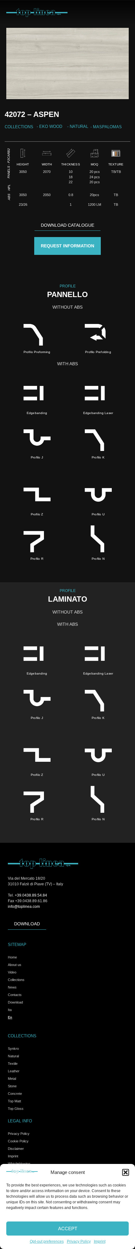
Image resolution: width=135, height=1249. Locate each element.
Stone (12, 1086)
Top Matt (14, 1101)
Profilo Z (37, 514)
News (12, 987)
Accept (67, 1228)
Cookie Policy (18, 1141)
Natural (79, 126)
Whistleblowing (19, 1164)
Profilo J (37, 457)
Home (12, 957)
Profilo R (36, 558)
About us (14, 965)
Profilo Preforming (37, 352)
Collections (16, 980)
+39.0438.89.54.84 (31, 895)
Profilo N (98, 558)
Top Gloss (16, 1108)
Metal (12, 1078)
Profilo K (98, 457)
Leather (13, 1071)
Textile (13, 1063)
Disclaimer (16, 1148)
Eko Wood (50, 126)
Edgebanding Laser (98, 413)
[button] (125, 1172)
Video (12, 972)
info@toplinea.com (24, 906)
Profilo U (98, 514)
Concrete (15, 1093)
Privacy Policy (79, 1241)
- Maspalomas (106, 126)
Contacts (15, 995)
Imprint (99, 1241)
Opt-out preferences (47, 1241)
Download (15, 1002)
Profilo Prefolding (98, 352)
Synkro (13, 1048)
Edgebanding (37, 413)
